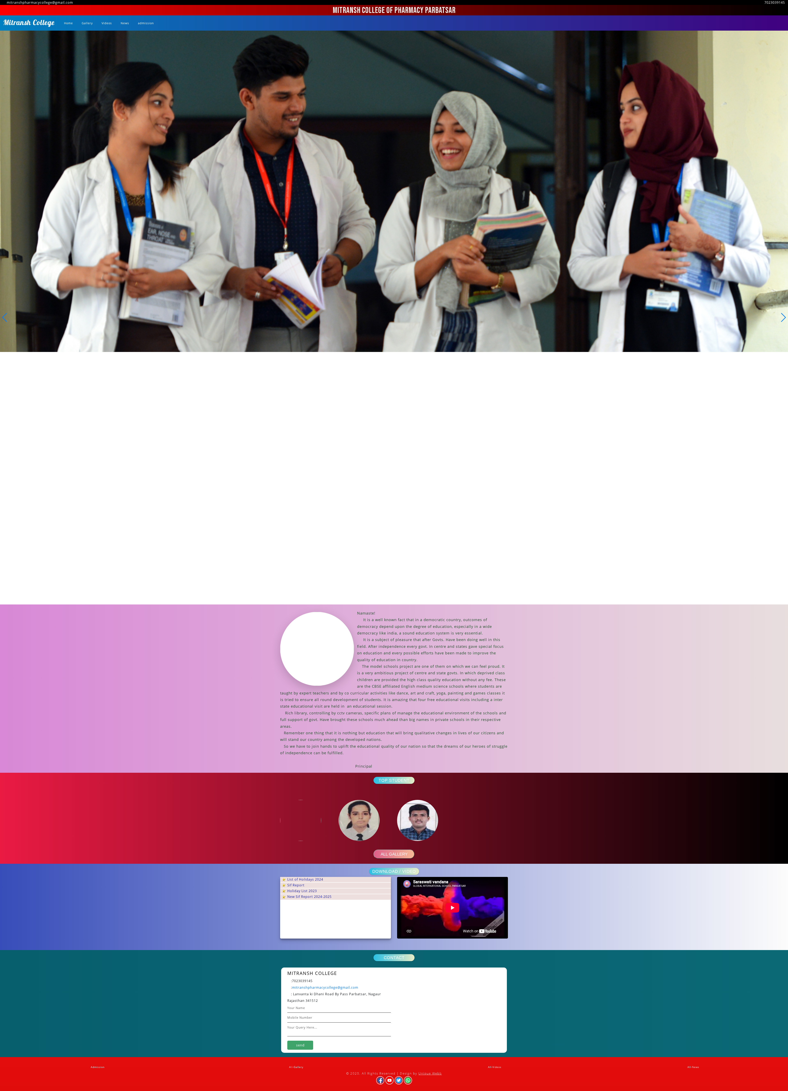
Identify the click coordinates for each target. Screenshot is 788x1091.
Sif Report (295, 885)
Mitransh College (29, 23)
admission (145, 23)
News (124, 23)
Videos (106, 23)
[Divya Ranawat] (365, 820)
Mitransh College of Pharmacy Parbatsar (394, 10)
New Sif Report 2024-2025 (309, 896)
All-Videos (494, 1067)
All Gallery (394, 854)
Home (68, 23)
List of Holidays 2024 (304, 879)
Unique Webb (430, 1073)
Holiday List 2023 (301, 891)
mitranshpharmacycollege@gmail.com (325, 987)
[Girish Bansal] (423, 820)
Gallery (87, 23)
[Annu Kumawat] (306, 820)
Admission (97, 1067)
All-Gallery (295, 1067)
